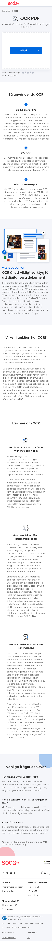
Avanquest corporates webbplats (15, 923)
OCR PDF (15, 11)
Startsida (6, 11)
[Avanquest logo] (4, 918)
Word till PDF (33, 895)
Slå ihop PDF (33, 891)
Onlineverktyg (8, 891)
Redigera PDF (33, 887)
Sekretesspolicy (8, 932)
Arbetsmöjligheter (36, 923)
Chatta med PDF (9, 905)
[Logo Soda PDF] (13, 3)
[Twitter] (7, 873)
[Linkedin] (15, 873)
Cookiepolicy (32, 932)
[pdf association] (47, 862)
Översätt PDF (8, 909)
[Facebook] (3, 873)
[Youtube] (11, 873)
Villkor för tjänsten (9, 938)
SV (45, 873)
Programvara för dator (12, 887)
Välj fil (23, 50)
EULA (28, 938)
